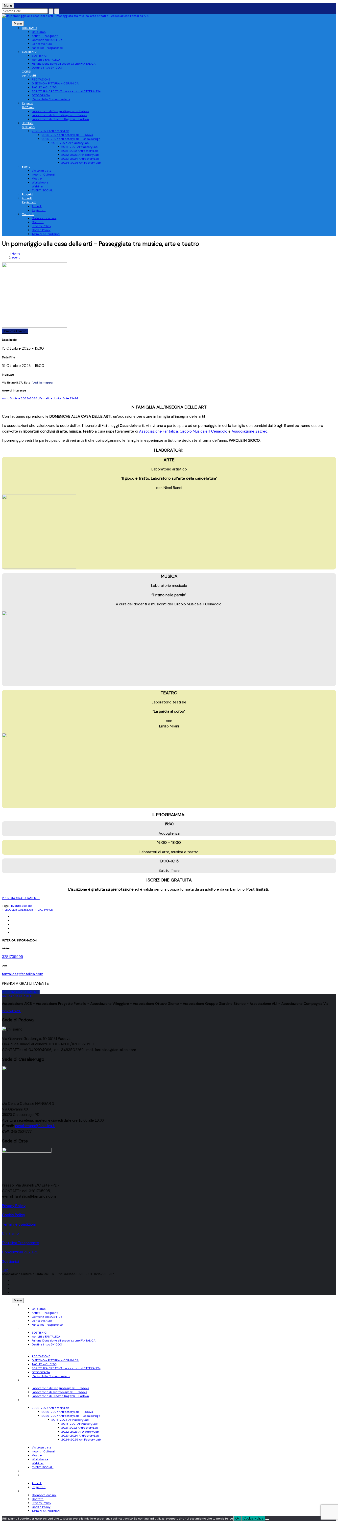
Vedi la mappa (42, 383)
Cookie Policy (253, 1518)
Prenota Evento (15, 331)
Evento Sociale (21, 906)
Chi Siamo (10, 1233)
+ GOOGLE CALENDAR (17, 910)
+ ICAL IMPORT (44, 910)
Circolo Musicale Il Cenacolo (203, 431)
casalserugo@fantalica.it (35, 1126)
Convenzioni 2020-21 (20, 1252)
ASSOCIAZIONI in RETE (18, 996)
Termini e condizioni (19, 1224)
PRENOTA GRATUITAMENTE (21, 898)
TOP (5, 1270)
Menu (18, 23)
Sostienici (10, 1261)
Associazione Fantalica (158, 431)
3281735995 (12, 956)
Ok (237, 1518)
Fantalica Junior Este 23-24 (58, 398)
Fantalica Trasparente (20, 1242)
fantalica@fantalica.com (22, 974)
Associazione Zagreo (249, 431)
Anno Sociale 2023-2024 (19, 398)
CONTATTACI (11, 1011)
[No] (267, 1519)
